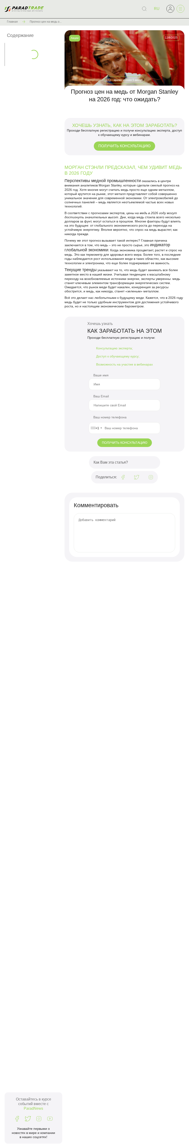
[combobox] (96, 428)
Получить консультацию (124, 146)
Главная (12, 21)
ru (156, 9)
